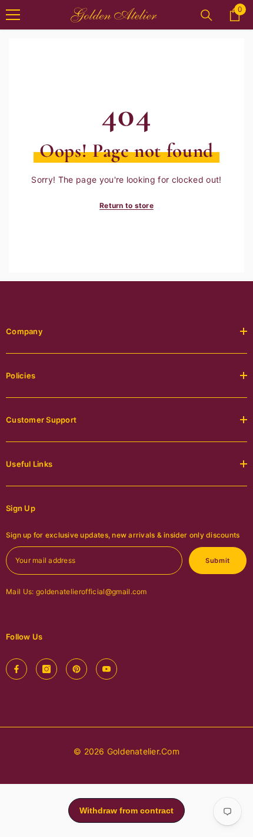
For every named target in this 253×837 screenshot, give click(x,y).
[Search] (206, 15)
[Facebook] (16, 669)
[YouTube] (106, 669)
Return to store (126, 205)
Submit (217, 560)
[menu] (13, 15)
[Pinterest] (76, 669)
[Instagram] (46, 669)
